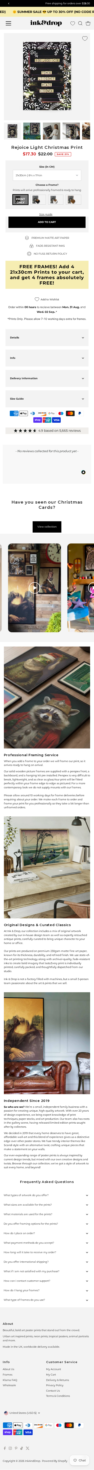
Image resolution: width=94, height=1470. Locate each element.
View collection (47, 526)
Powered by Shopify (54, 1461)
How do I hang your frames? (21, 1290)
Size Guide (17, 398)
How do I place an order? (19, 1233)
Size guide (45, 214)
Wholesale (9, 1385)
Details (14, 337)
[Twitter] (28, 1448)
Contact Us (53, 1390)
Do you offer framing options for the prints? (31, 1223)
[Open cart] (88, 23)
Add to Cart (47, 222)
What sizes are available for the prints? (28, 1204)
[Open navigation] (12, 23)
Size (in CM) (47, 166)
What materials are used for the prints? (28, 1214)
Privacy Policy (54, 1385)
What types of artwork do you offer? (26, 1195)
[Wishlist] (72, 23)
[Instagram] (10, 1448)
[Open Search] (80, 23)
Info (12, 358)
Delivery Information (24, 378)
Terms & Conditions (58, 1396)
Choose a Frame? (47, 184)
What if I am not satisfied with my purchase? (31, 1271)
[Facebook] (5, 1448)
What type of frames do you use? (24, 1299)
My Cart (51, 1374)
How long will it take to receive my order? (30, 1252)
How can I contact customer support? (27, 1280)
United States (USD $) (23, 1412)
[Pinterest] (16, 1448)
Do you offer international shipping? (26, 1261)
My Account (53, 1369)
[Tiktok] (21, 1448)
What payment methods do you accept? (29, 1242)
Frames (7, 1374)
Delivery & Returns (57, 1380)
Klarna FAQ (10, 1380)
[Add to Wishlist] (84, 38)
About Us (8, 1369)
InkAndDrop (32, 1461)
